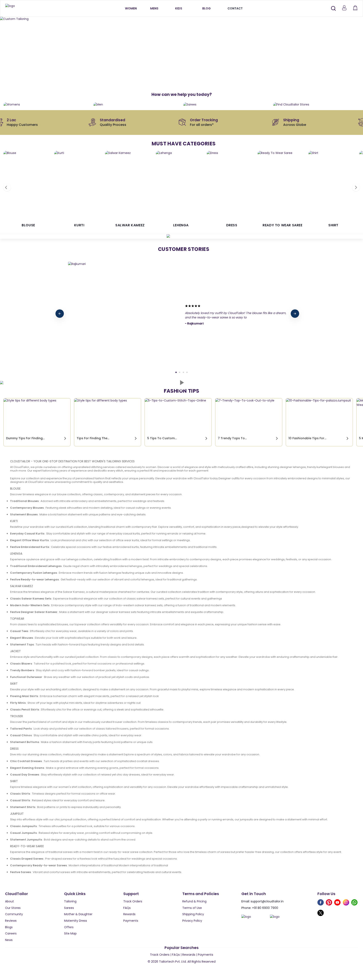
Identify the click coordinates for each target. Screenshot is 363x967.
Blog (206, 8)
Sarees (69, 908)
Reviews (11, 921)
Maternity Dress (75, 921)
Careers (11, 933)
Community (14, 914)
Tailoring (70, 901)
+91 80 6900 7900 (265, 908)
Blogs (9, 927)
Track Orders (132, 901)
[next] (295, 313)
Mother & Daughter (78, 914)
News (9, 940)
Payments (130, 921)
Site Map (70, 933)
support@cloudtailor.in (267, 901)
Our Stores (13, 908)
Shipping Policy (193, 914)
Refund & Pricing (194, 901)
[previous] (59, 313)
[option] (181, 19)
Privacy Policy (192, 921)
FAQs (127, 908)
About (9, 901)
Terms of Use (192, 908)
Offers (69, 927)
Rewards (129, 914)
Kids (178, 8)
